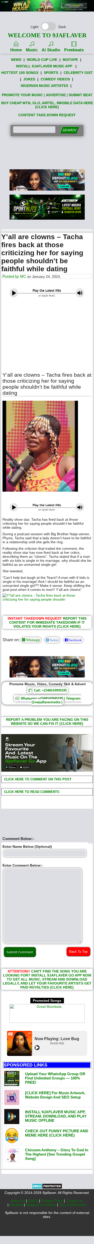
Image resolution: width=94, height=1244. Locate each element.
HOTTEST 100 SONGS (19, 73)
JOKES (29, 79)
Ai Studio (51, 50)
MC (23, 276)
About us (18, 1201)
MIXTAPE (70, 60)
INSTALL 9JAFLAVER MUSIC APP (44, 66)
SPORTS (51, 73)
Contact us (74, 1201)
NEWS (16, 60)
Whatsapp (32, 640)
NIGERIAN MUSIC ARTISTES (44, 86)
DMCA (33, 1201)
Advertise (16, 1205)
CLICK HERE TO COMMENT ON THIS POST (37, 779)
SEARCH (69, 130)
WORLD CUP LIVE (42, 60)
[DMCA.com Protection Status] (47, 1188)
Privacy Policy (52, 1201)
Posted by (11, 276)
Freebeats (74, 50)
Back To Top (78, 951)
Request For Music (41, 1205)
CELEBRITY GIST (78, 73)
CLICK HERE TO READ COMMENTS (31, 792)
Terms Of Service (72, 1205)
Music (32, 50)
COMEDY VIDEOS (55, 79)
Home (16, 50)
